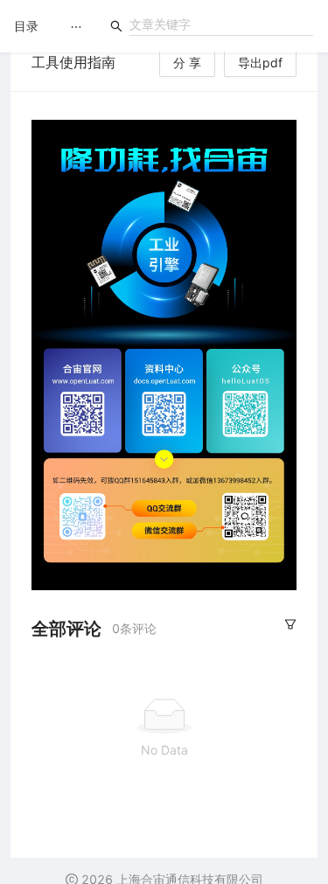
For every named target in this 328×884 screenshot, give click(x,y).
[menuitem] (76, 27)
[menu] (76, 26)
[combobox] (221, 24)
